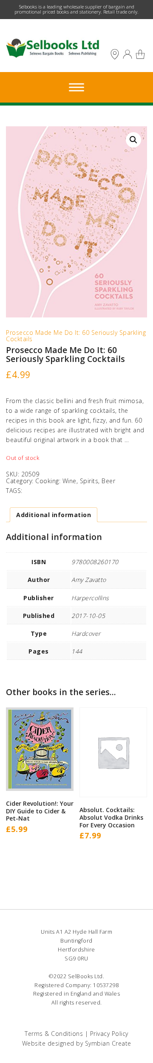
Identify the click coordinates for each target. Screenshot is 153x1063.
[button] (133, 139)
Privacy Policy (109, 1034)
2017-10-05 (88, 616)
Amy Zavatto (88, 580)
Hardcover (86, 633)
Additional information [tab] (53, 515)
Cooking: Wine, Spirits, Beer (75, 481)
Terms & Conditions (54, 1034)
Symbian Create (108, 1043)
